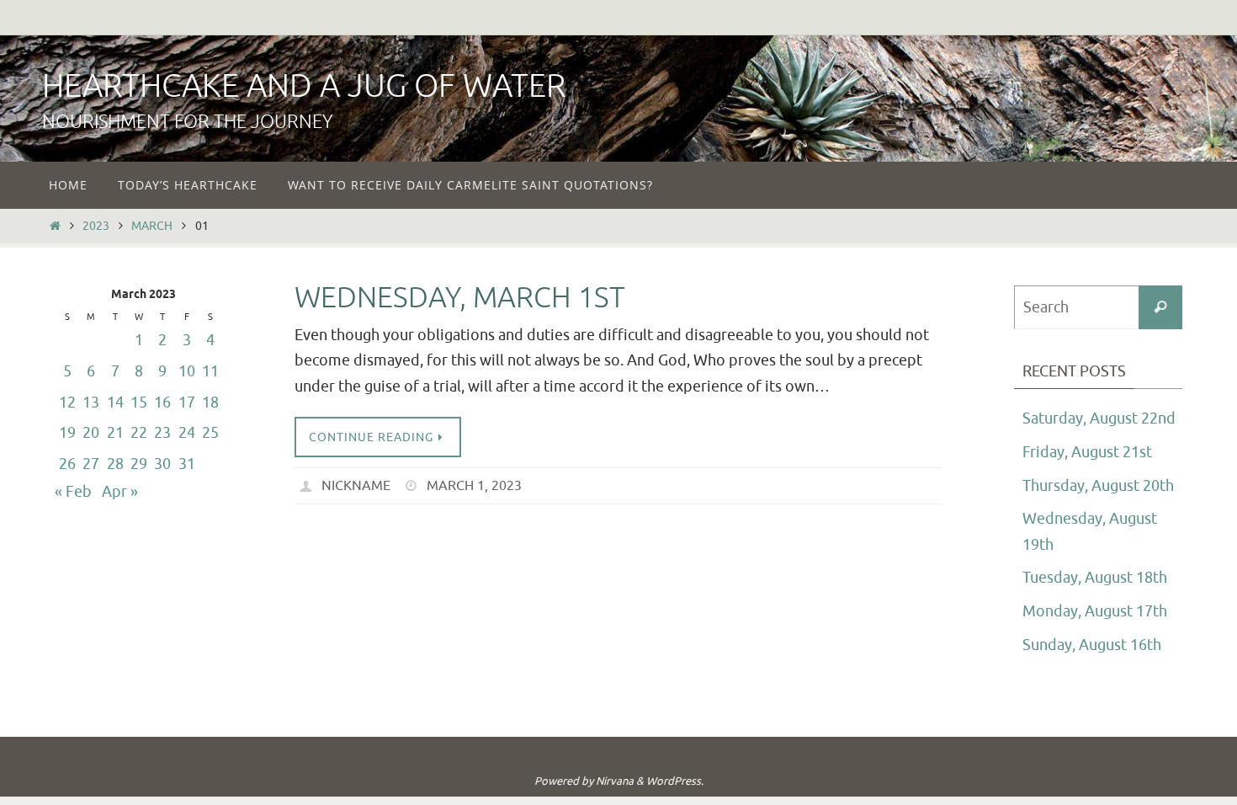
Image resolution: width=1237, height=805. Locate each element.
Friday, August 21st (1087, 452)
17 (186, 402)
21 (115, 433)
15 (138, 402)
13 (90, 402)
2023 (95, 225)
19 (67, 433)
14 (115, 402)
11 (210, 371)
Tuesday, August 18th (1094, 577)
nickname (355, 485)
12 (67, 402)
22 (138, 433)
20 (90, 433)
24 (186, 433)
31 (186, 464)
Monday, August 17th (1094, 611)
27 (90, 464)
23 (162, 433)
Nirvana (615, 781)
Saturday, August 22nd (1099, 418)
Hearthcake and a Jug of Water (303, 86)
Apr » (120, 491)
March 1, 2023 (474, 485)
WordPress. (674, 781)
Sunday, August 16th (1091, 645)
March (152, 225)
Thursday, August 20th (1098, 486)
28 (115, 464)
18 (210, 402)
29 (138, 464)
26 (67, 464)
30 (162, 464)
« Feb (73, 491)
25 (210, 433)
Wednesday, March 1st (460, 298)
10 (186, 371)
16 (162, 402)
